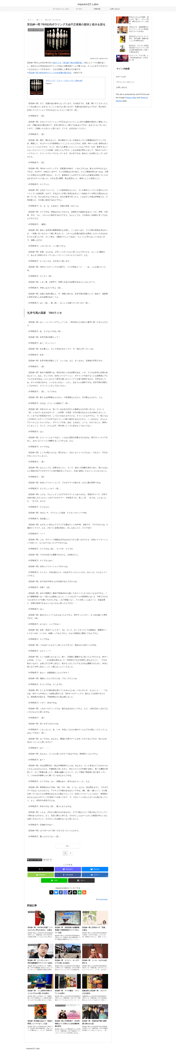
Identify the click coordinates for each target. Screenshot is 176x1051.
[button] (81, 880)
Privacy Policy (131, 98)
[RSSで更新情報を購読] (84, 892)
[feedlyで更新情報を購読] (80, 892)
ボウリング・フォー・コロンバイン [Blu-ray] (64, 81)
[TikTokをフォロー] (70, 892)
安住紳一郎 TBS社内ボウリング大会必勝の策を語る (50, 73)
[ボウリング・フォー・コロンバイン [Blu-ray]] (36, 87)
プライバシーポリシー (125, 82)
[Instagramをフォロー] (65, 892)
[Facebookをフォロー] (61, 892)
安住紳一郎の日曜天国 (35, 859)
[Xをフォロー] (51, 892)
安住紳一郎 (48, 859)
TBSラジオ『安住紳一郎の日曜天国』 (67, 63)
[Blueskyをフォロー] (56, 892)
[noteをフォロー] (75, 892)
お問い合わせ (121, 87)
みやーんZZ (121, 77)
